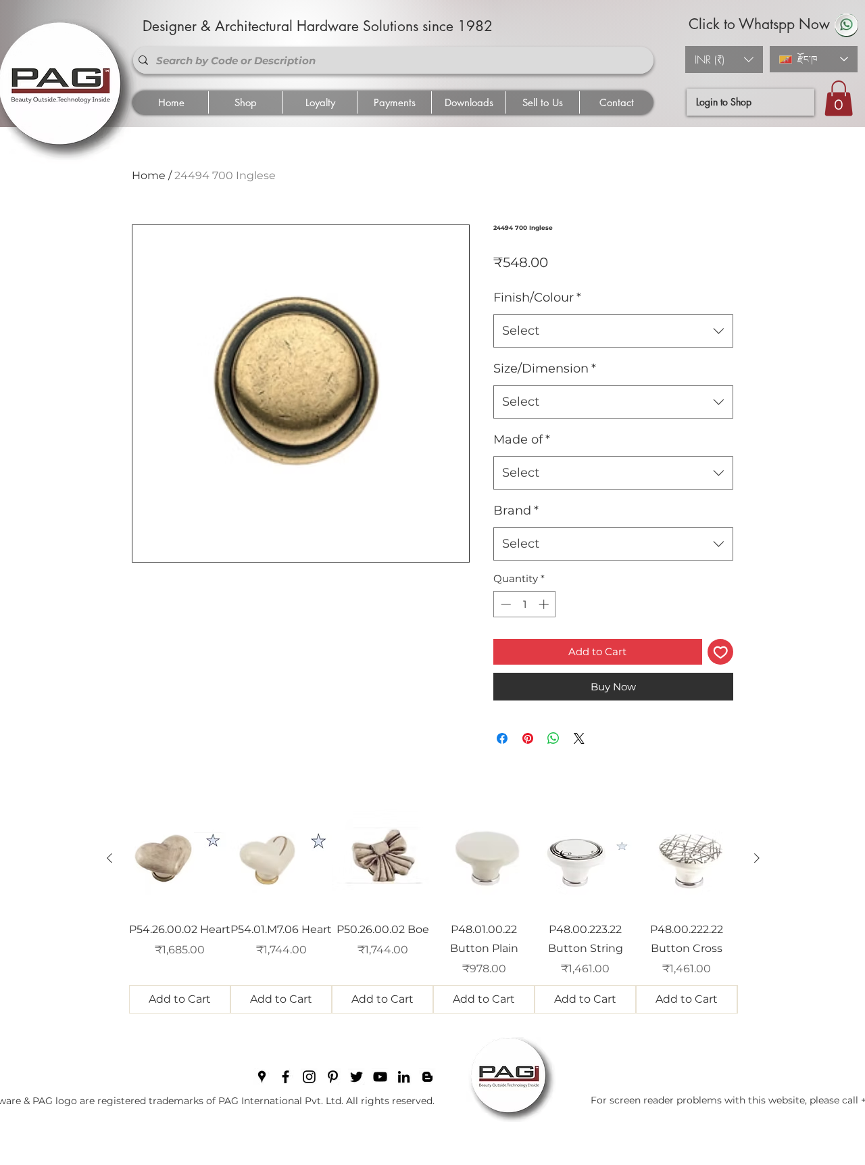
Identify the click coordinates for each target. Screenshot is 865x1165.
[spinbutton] (525, 604)
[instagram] (309, 1076)
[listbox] (724, 59)
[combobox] (613, 331)
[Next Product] (757, 858)
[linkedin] (403, 1076)
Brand (516, 510)
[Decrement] (504, 604)
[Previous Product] (109, 858)
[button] (724, 59)
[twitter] (356, 1076)
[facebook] (285, 1076)
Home (149, 175)
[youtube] (380, 1076)
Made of (521, 439)
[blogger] (427, 1076)
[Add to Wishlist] (721, 652)
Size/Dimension (544, 368)
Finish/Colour (537, 297)
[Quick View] (179, 858)
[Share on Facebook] (502, 738)
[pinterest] (332, 1076)
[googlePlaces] (261, 1076)
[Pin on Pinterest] (528, 738)
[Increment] (545, 604)
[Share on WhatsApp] (553, 738)
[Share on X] (579, 738)
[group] (433, 910)
